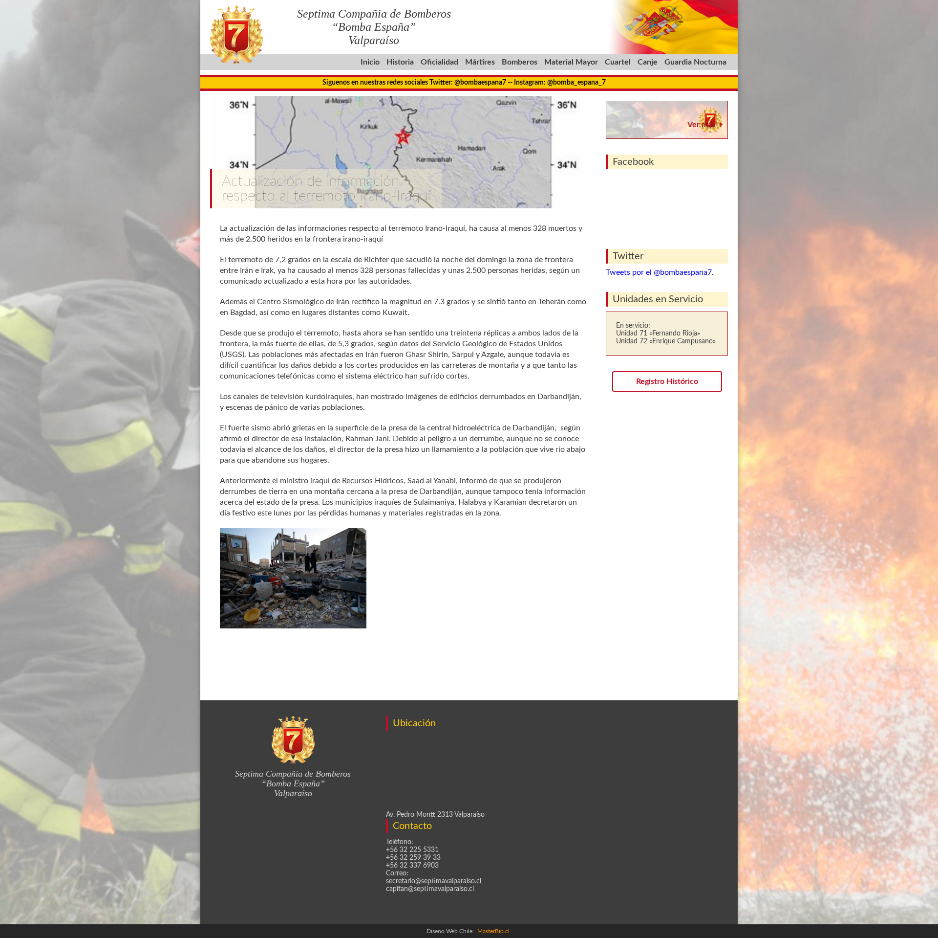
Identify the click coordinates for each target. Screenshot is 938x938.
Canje (648, 62)
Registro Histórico (667, 381)
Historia (400, 62)
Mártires (480, 62)
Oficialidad (439, 62)
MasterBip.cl (493, 931)
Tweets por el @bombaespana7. (660, 272)
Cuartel (618, 62)
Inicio (370, 62)
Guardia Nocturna (695, 62)
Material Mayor (571, 62)
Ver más (701, 125)
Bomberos (519, 62)
